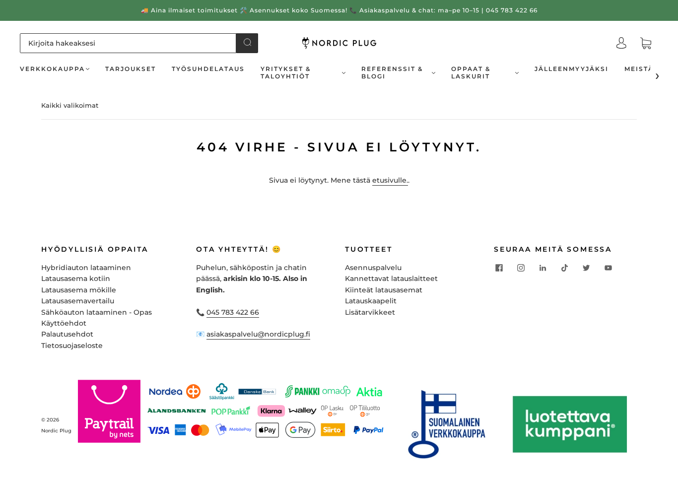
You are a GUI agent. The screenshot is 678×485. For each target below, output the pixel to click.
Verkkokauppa (52, 68)
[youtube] (608, 268)
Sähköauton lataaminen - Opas (96, 312)
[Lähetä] (247, 42)
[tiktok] (564, 268)
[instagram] (521, 268)
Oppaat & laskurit (470, 72)
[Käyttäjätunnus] (621, 43)
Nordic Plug (56, 430)
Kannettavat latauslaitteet (391, 278)
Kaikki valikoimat (69, 105)
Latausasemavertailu (77, 300)
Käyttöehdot (63, 323)
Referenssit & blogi (392, 72)
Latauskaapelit (371, 300)
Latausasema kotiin (75, 278)
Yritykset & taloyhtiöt (286, 72)
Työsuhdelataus (208, 68)
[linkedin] (542, 268)
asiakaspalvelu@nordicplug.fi (258, 334)
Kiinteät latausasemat (383, 289)
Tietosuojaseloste (72, 345)
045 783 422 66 (232, 312)
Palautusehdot (67, 334)
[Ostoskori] (645, 43)
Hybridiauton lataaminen (86, 267)
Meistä (639, 68)
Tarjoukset (130, 68)
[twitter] (586, 268)
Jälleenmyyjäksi (572, 68)
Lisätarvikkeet (370, 312)
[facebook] (499, 268)
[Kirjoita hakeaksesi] (128, 43)
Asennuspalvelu (373, 267)
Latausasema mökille (78, 289)
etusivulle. (390, 180)
